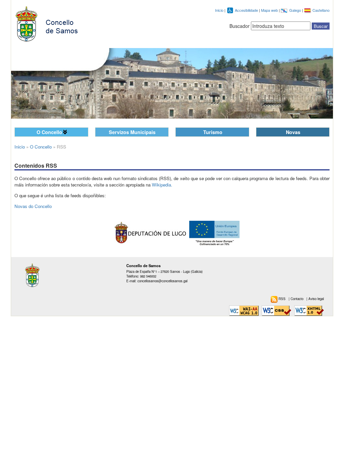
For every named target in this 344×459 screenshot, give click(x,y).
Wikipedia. (162, 184)
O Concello (49, 132)
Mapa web (270, 10)
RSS (282, 298)
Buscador (239, 26)
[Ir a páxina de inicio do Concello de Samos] (49, 23)
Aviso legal (316, 298)
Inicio (219, 10)
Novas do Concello (33, 206)
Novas (293, 132)
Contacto (297, 298)
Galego (295, 10)
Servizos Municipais (132, 132)
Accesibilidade (247, 10)
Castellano (321, 10)
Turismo (212, 132)
